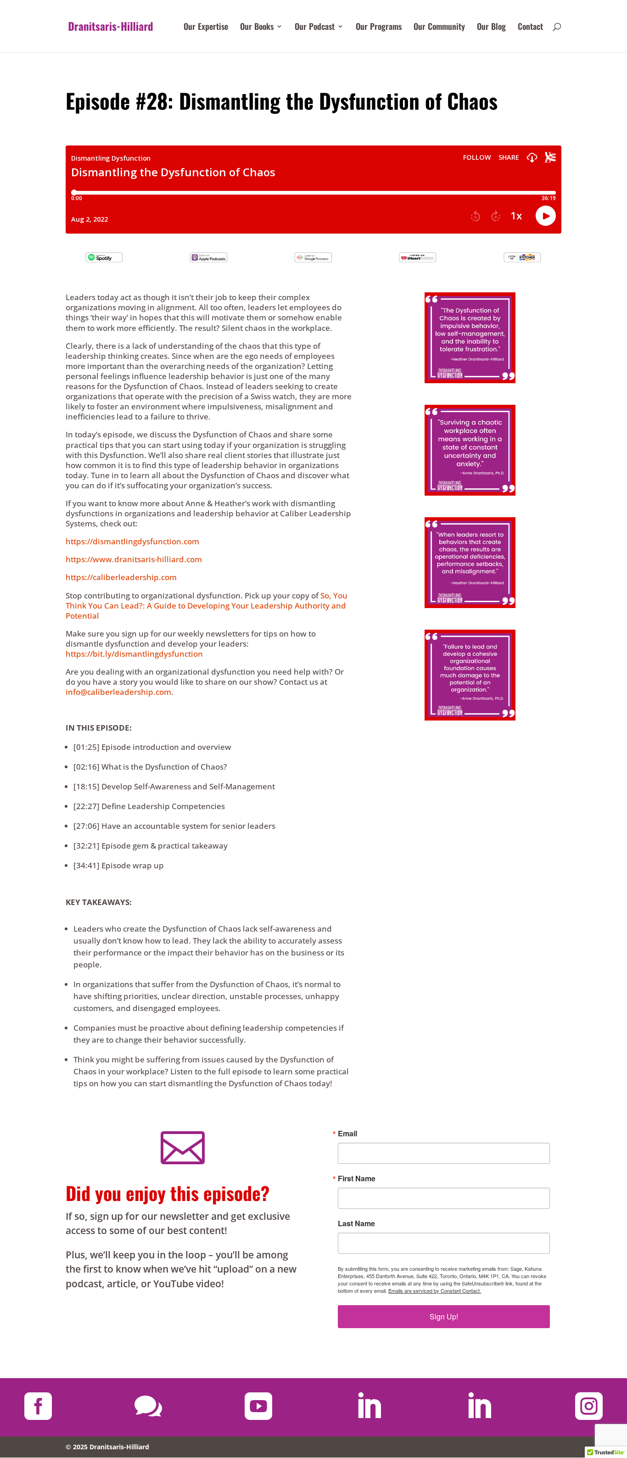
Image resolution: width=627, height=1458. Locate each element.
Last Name (356, 1223)
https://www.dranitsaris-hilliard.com (134, 559)
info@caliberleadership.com (118, 692)
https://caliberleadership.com (121, 577)
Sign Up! (444, 1316)
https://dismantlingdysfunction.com (132, 541)
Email (347, 1133)
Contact (530, 27)
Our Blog (491, 27)
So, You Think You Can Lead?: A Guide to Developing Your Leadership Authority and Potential (206, 605)
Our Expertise (206, 27)
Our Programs (379, 27)
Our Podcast (315, 27)
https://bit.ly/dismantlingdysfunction (134, 653)
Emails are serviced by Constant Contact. (434, 1290)
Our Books (257, 27)
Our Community (439, 27)
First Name (356, 1178)
